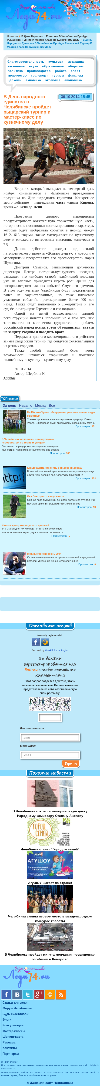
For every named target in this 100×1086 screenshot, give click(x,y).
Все (52, 405)
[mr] (50, 991)
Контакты (10, 1048)
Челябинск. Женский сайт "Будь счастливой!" (32, 18)
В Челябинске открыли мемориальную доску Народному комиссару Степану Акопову (50, 813)
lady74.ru (94, 1065)
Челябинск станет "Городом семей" (50, 849)
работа (61, 70)
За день (9, 405)
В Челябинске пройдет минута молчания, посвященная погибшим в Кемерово (50, 956)
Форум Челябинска (17, 1008)
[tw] (28, 991)
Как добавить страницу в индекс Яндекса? (54, 467)
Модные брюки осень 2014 (44, 553)
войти (32, 669)
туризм (58, 75)
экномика (33, 79)
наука (33, 66)
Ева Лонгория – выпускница (45, 496)
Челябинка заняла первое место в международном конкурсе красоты (50, 918)
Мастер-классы (14, 1031)
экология (52, 79)
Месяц (40, 405)
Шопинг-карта (13, 1036)
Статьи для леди (15, 1002)
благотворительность (25, 61)
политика (15, 70)
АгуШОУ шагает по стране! (50, 882)
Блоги (7, 1019)
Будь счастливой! (16, 1014)
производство (39, 70)
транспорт (39, 75)
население (16, 66)
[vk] (17, 991)
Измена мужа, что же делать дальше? (25, 525)
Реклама (9, 1042)
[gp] (39, 991)
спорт (75, 70)
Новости (12, 36)
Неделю (25, 405)
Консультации (13, 1025)
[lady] (50, 978)
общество (76, 66)
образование (53, 66)
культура (55, 61)
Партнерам (11, 1053)
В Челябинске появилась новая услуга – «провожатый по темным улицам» (28, 440)
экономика (73, 79)
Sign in (71, 763)
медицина (75, 61)
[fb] (6, 991)
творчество (17, 75)
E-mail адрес (28, 745)
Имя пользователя (32, 728)
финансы (75, 75)
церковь (14, 79)
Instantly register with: (50, 635)
